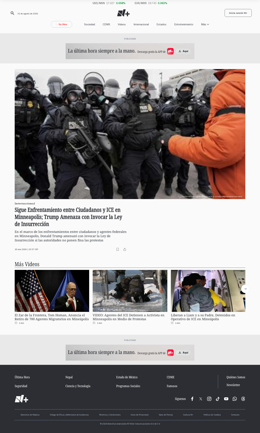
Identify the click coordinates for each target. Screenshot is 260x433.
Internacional (141, 24)
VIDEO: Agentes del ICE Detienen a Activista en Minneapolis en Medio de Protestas (128, 317)
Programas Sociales (128, 386)
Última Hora (22, 377)
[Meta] (192, 399)
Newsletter (233, 385)
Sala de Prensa (166, 415)
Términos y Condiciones (109, 415)
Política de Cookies (212, 415)
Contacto (235, 415)
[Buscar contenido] (11, 13)
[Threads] (243, 399)
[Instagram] (209, 399)
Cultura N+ (188, 415)
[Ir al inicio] (21, 399)
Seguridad (21, 386)
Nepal (69, 377)
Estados (161, 24)
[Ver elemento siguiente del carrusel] (245, 289)
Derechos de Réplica (30, 415)
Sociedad (89, 24)
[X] (201, 399)
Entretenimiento (183, 24)
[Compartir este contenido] (124, 249)
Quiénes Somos (236, 377)
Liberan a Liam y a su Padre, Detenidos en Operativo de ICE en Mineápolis (203, 317)
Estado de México (126, 377)
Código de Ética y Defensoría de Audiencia (69, 415)
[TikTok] (218, 399)
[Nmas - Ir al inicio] (123, 13)
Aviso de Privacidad (140, 415)
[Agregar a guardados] (117, 249)
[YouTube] (226, 399)
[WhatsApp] (235, 399)
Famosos (172, 386)
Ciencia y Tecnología (77, 386)
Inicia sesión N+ (238, 13)
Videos (122, 24)
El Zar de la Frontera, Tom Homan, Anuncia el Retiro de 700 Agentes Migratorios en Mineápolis (52, 317)
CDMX (106, 24)
